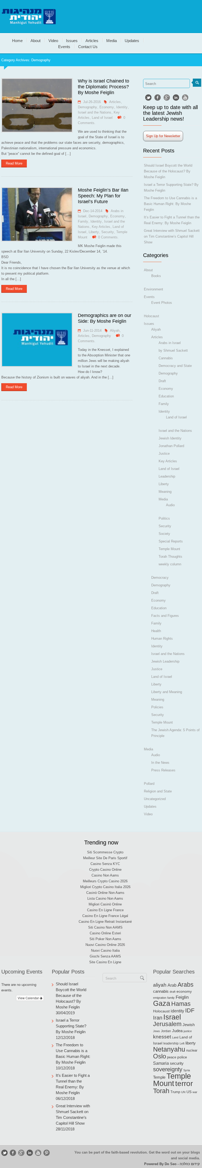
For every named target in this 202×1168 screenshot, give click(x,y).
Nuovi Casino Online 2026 (105, 945)
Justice (164, 453)
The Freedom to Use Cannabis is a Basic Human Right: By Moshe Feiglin (170, 204)
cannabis (161, 991)
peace (171, 1057)
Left (182, 1043)
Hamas (181, 1004)
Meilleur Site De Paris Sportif (105, 858)
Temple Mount (169, 549)
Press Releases (163, 770)
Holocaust (151, 316)
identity (177, 1011)
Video (53, 40)
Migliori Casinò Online (105, 904)
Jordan (166, 1031)
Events (64, 46)
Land (175, 1037)
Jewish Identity (170, 438)
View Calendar (29, 998)
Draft (162, 381)
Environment (153, 289)
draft (172, 991)
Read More (14, 163)
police (182, 1057)
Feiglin (182, 997)
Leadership (167, 476)
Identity (122, 107)
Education (166, 396)
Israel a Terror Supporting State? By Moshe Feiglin (71, 1026)
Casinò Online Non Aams (105, 893)
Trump (175, 1092)
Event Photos (161, 303)
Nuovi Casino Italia (105, 950)
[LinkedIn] (176, 97)
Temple (159, 1077)
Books (156, 276)
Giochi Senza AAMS (105, 956)
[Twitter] (148, 97)
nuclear (191, 1050)
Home (17, 40)
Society (164, 534)
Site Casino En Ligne (105, 962)
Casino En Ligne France (105, 910)
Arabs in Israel (170, 343)
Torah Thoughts (170, 557)
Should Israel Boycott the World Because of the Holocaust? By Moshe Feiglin (168, 171)
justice (188, 1031)
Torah (161, 1090)
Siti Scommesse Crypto (105, 852)
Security (107, 232)
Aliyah (114, 330)
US (188, 1092)
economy (184, 991)
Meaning (165, 492)
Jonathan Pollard (171, 446)
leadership (171, 1043)
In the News (160, 763)
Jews (156, 1031)
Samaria (161, 1063)
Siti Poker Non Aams (105, 939)
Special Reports (171, 541)
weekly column (170, 564)
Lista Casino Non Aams (105, 898)
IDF (189, 1010)
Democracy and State (175, 366)
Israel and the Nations (94, 112)
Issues (72, 40)
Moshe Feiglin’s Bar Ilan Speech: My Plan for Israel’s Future (103, 195)
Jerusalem (167, 1024)
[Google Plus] (167, 97)
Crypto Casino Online (105, 870)
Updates (132, 40)
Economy (106, 107)
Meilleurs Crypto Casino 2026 (105, 881)
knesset (162, 1036)
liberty (190, 1043)
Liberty (94, 232)
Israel (172, 1017)
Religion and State (158, 791)
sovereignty (167, 1069)
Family (83, 221)
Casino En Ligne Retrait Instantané (105, 922)
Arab (172, 985)
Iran (157, 1018)
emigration (159, 997)
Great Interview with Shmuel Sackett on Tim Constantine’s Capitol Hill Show (172, 236)
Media (111, 40)
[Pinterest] (46, 1153)
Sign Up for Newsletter (163, 136)
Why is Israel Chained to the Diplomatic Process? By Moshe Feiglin (103, 86)
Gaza (161, 1003)
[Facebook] (157, 97)
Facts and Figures (165, 616)
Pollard (149, 784)
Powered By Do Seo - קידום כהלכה (172, 1164)
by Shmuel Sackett (173, 350)
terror (184, 1083)
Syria (186, 1070)
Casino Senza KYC (105, 864)
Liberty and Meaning (166, 692)
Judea (177, 1030)
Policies (157, 707)
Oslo (159, 1056)
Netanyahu (169, 1049)
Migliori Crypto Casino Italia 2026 (105, 887)
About (36, 40)
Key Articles (101, 227)
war (195, 1092)
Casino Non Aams (105, 875)
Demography (87, 107)
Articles (91, 40)
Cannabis (166, 358)
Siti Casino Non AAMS (105, 927)
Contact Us (88, 46)
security (177, 1063)
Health (156, 631)
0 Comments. (108, 237)
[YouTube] (185, 97)
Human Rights (162, 639)
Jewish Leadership (165, 661)
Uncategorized (155, 799)
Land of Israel (102, 118)
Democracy (160, 578)
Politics (164, 518)
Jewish (189, 1024)
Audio (170, 505)
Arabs (186, 984)
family (171, 997)
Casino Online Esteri (105, 933)
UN (183, 1092)
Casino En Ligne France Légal (105, 916)
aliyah (159, 985)
